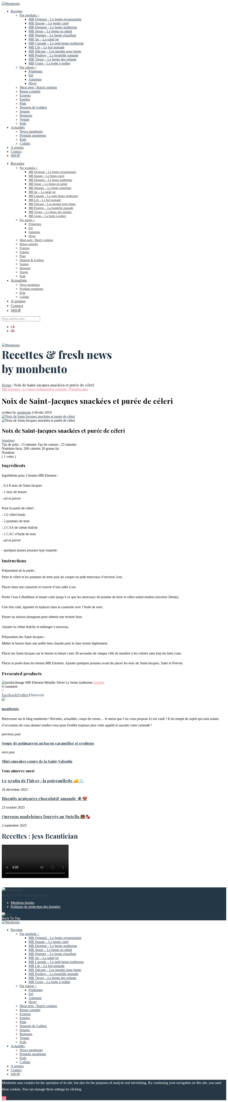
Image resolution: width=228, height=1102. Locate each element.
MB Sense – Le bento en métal (50, 31)
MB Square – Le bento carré (48, 23)
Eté (30, 75)
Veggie (24, 119)
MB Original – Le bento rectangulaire (54, 19)
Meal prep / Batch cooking (38, 87)
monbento (24, 412)
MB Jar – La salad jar (43, 39)
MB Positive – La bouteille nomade (53, 55)
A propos (17, 147)
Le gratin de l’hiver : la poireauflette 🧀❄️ (43, 780)
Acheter (98, 682)
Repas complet (30, 91)
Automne (35, 79)
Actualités (18, 127)
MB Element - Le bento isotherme (26, 389)
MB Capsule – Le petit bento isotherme (56, 43)
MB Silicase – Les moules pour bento (54, 51)
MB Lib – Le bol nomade (46, 47)
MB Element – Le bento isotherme (52, 27)
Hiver (32, 83)
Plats (23, 103)
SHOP (15, 155)
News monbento (31, 131)
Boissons (26, 115)
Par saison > (28, 67)
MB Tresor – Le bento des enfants (52, 59)
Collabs (25, 143)
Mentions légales (22, 903)
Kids (23, 123)
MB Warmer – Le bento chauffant (52, 35)
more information (94, 1089)
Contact (16, 151)
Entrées (25, 99)
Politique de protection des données (35, 907)
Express (25, 95)
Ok (4, 1098)
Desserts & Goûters (33, 107)
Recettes (16, 11)
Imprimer (8, 440)
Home (6, 385)
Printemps (35, 71)
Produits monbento (33, 135)
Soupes (25, 111)
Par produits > (29, 15)
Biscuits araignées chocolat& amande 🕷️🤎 (44, 798)
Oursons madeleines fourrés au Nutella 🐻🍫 (46, 816)
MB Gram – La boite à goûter (49, 63)
